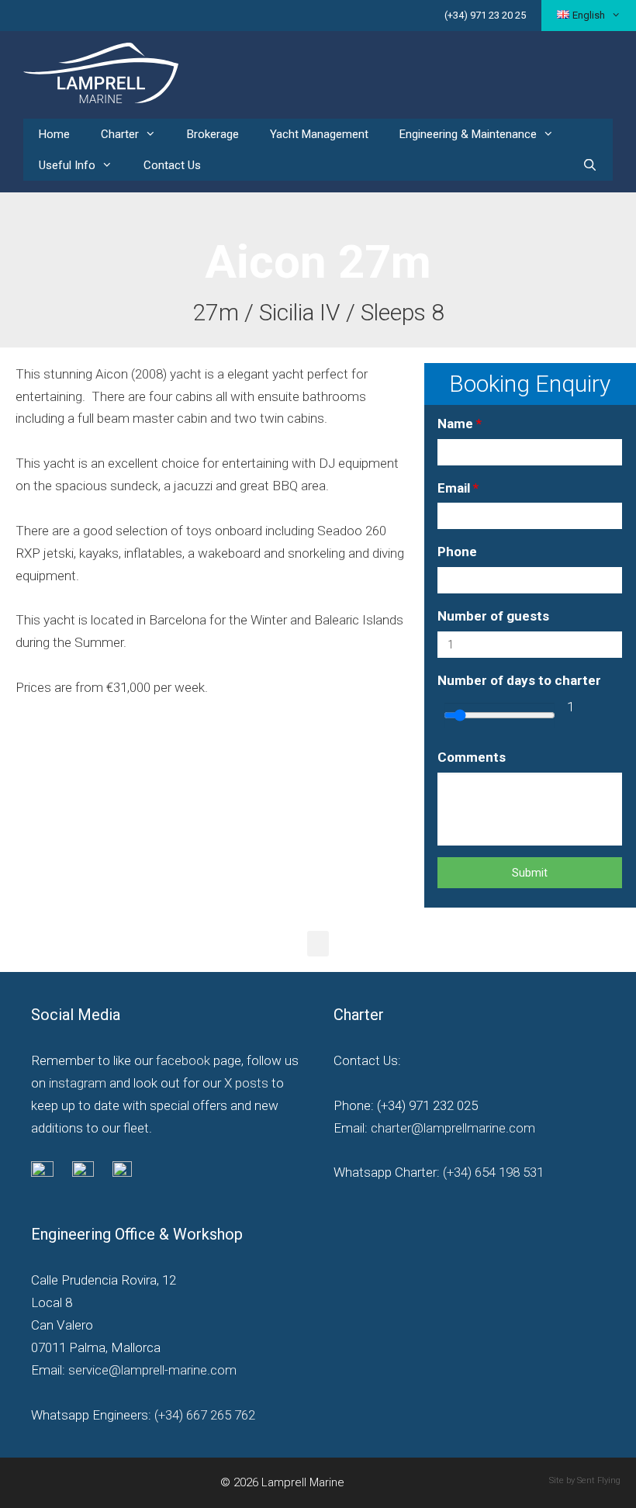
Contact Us (172, 165)
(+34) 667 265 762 (204, 1415)
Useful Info (67, 165)
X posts (246, 1083)
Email (458, 488)
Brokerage (213, 134)
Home (54, 134)
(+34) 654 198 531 (492, 1172)
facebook (183, 1060)
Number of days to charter (519, 680)
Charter (120, 134)
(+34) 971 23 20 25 (485, 15)
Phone (457, 551)
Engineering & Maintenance (468, 134)
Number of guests (493, 616)
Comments (471, 757)
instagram (77, 1083)
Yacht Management (319, 134)
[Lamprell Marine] (100, 71)
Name (459, 423)
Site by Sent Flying (584, 1480)
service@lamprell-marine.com (152, 1370)
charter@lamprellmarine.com (453, 1128)
